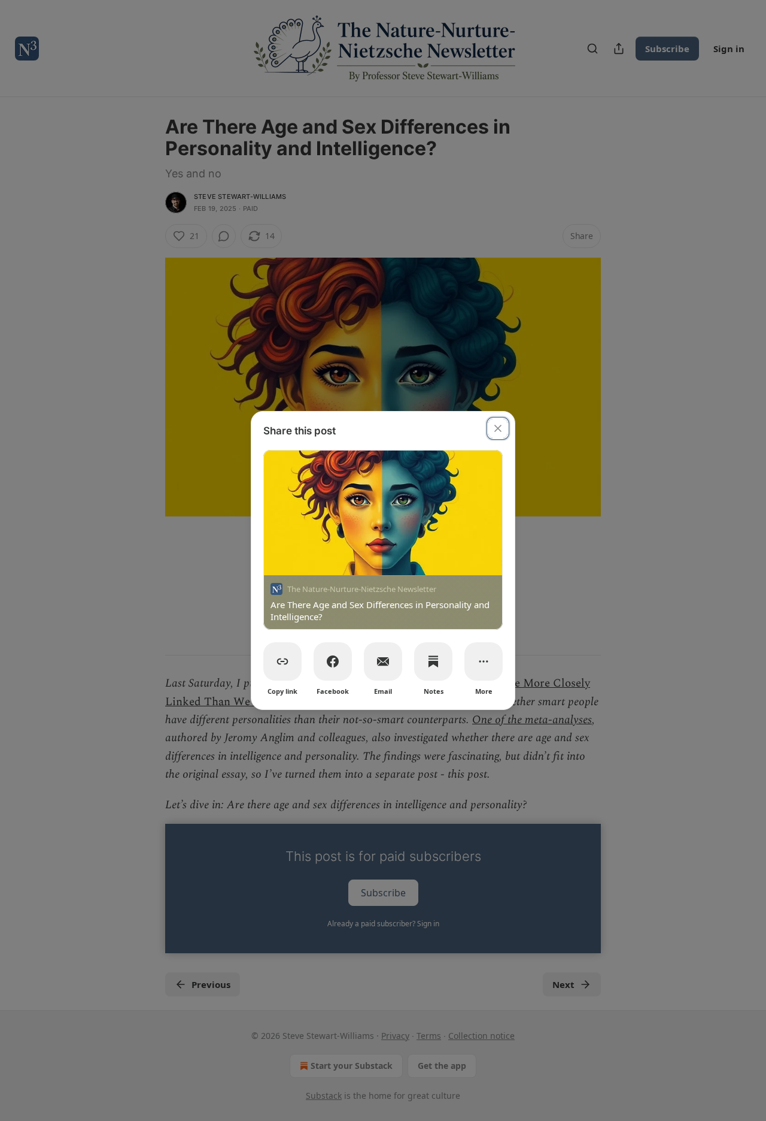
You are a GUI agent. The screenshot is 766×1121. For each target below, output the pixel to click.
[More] (483, 661)
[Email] (383, 661)
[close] (497, 428)
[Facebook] (333, 661)
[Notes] (433, 661)
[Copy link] (282, 661)
